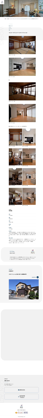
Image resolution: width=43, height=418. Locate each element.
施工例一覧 (21, 348)
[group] (15, 317)
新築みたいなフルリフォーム (21, 330)
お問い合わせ (22, 390)
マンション (24, 341)
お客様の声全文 (34, 277)
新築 (21, 337)
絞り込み (21, 345)
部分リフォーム (21, 334)
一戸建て (7, 341)
